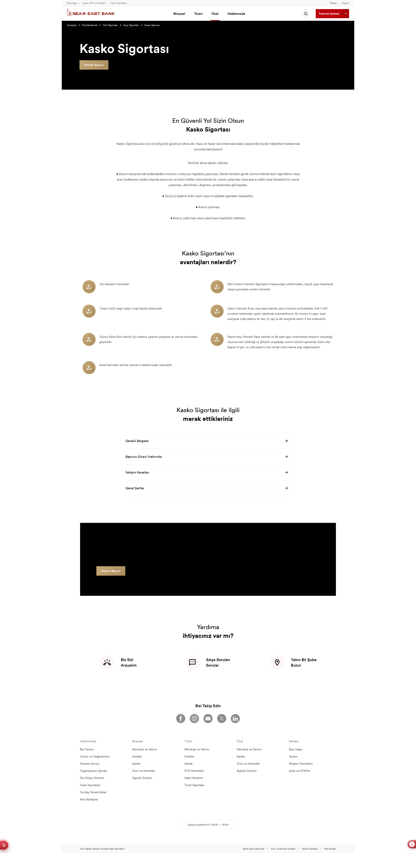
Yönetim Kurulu (89, 763)
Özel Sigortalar (110, 25)
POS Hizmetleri (194, 771)
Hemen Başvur (94, 65)
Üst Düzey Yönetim (92, 778)
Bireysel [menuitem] (179, 14)
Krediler (137, 756)
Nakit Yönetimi (193, 778)
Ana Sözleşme (89, 799)
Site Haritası (330, 848)
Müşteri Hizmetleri (301, 763)
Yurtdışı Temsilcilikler (93, 792)
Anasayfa (71, 25)
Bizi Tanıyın (87, 749)
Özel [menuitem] (215, 14)
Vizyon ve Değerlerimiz (95, 756)
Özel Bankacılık (89, 25)
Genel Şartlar (134, 488)
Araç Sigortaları (131, 25)
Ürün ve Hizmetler (144, 771)
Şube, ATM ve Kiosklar (94, 3)
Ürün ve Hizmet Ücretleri (283, 848)
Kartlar (136, 763)
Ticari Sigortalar (194, 785)
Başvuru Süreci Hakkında (143, 457)
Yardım (293, 756)
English (345, 3)
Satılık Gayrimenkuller (253, 848)
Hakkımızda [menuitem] (236, 14)
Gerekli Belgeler (137, 441)
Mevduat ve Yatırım (144, 749)
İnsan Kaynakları (118, 3)
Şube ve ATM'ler (299, 771)
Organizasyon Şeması (93, 771)
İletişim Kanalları (137, 472)
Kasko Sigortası (152, 25)
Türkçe (333, 3)
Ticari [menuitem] (198, 14)
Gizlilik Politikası (310, 848)
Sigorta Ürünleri (142, 778)
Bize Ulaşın (72, 3)
